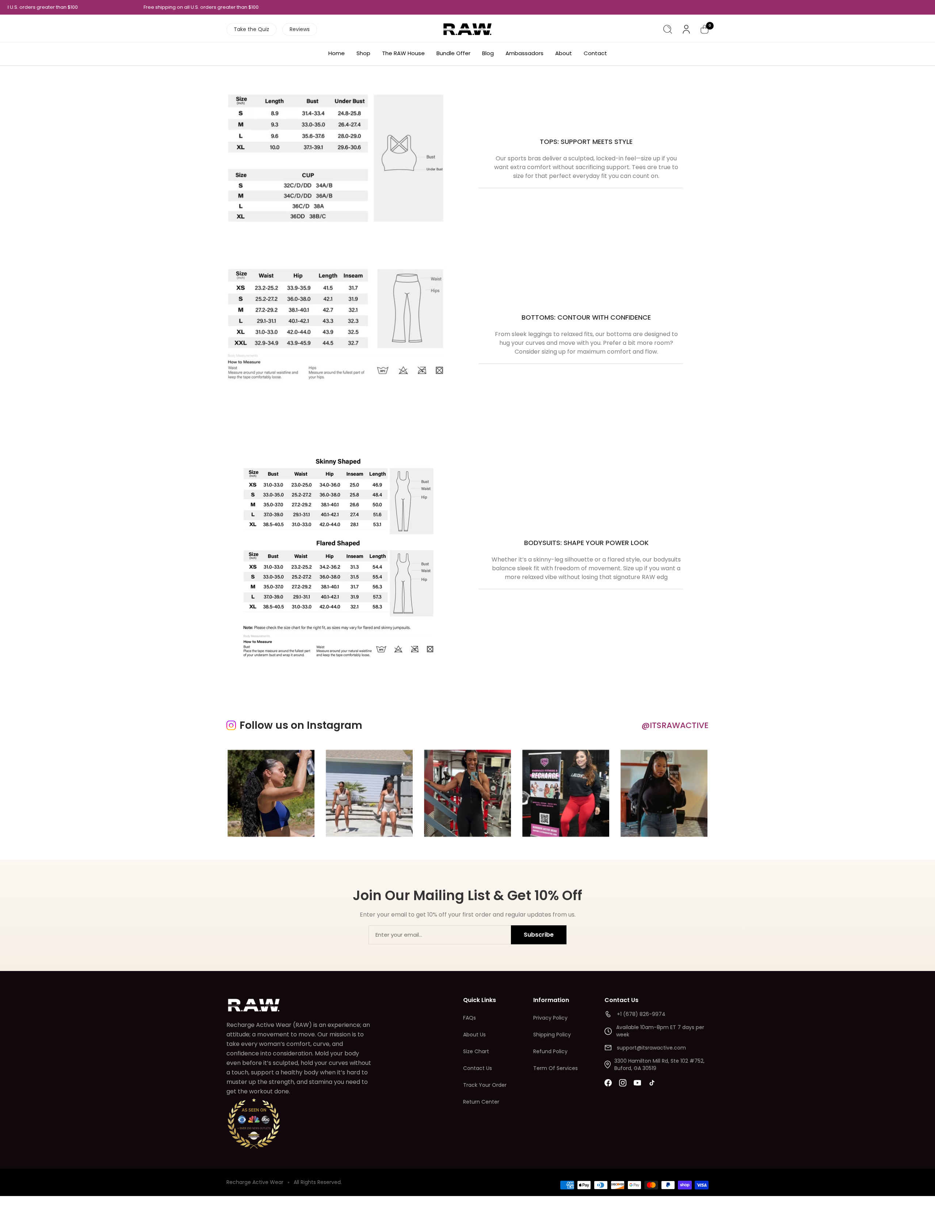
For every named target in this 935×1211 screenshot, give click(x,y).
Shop (363, 53)
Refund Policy (550, 1051)
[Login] (686, 29)
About (563, 53)
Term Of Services (555, 1068)
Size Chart (476, 1051)
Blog (488, 53)
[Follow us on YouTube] (637, 1082)
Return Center (481, 1101)
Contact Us (477, 1068)
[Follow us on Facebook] (608, 1082)
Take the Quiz (251, 29)
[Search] (667, 29)
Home (336, 53)
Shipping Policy (552, 1034)
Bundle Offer (453, 53)
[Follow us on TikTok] (652, 1082)
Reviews (300, 29)
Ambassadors (524, 53)
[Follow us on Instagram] (622, 1082)
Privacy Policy (550, 1017)
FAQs (469, 1017)
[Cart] (705, 29)
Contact (595, 53)
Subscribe (539, 934)
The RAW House (403, 53)
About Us (474, 1034)
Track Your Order (485, 1085)
